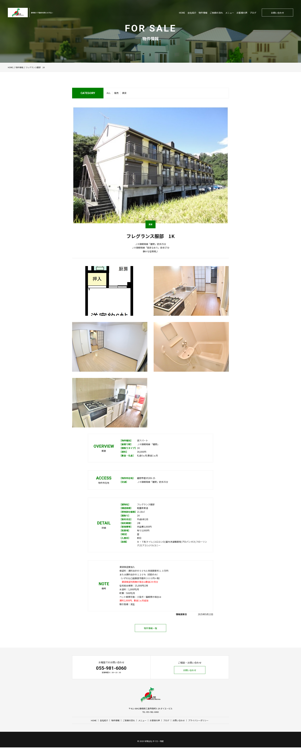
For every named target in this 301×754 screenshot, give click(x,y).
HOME (182, 12)
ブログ (253, 12)
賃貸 (124, 92)
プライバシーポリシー (198, 720)
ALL (109, 92)
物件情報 (203, 12)
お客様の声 (241, 12)
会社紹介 (191, 12)
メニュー (229, 12)
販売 (116, 92)
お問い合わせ (277, 12)
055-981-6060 (111, 668)
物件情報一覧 (150, 628)
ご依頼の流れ (216, 12)
